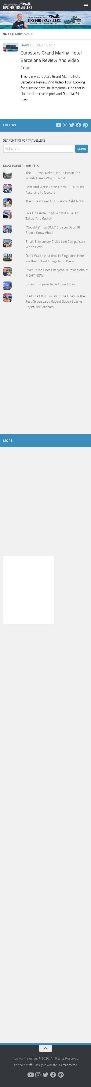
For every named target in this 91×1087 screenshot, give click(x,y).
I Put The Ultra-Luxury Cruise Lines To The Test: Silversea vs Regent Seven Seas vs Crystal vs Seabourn (55, 301)
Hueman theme (67, 1065)
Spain (25, 45)
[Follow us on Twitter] (71, 125)
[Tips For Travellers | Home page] (22, 5)
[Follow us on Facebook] (78, 125)
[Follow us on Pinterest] (85, 125)
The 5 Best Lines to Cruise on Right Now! (55, 201)
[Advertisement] (45, 380)
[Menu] (85, 5)
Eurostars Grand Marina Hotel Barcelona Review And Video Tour (51, 60)
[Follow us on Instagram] (65, 125)
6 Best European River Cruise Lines (50, 284)
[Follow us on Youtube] (58, 125)
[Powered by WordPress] (30, 1064)
